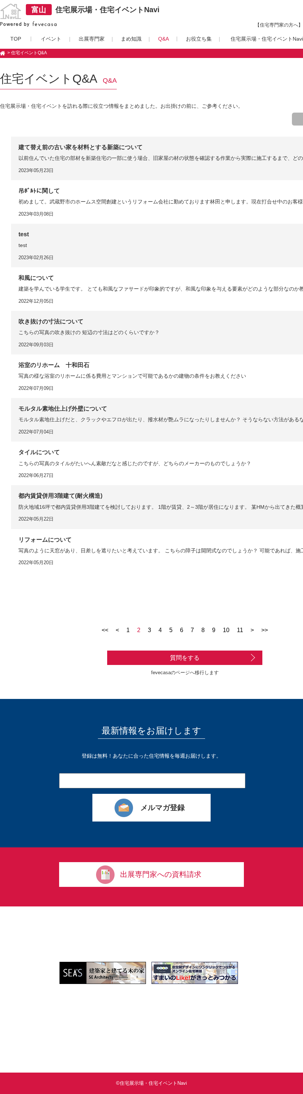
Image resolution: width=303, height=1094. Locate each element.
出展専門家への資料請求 (160, 874)
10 (226, 630)
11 (240, 630)
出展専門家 (92, 39)
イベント (51, 39)
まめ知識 (131, 39)
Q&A (163, 39)
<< (105, 630)
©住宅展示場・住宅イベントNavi (151, 1083)
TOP (15, 39)
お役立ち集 (199, 39)
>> (264, 630)
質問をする (185, 658)
